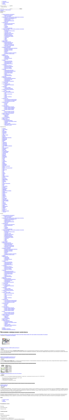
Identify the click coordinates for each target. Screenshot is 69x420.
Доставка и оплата (5, 2)
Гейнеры (3, 54)
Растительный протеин (8, 72)
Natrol (3, 168)
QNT (3, 182)
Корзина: (1, 10)
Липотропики (6, 57)
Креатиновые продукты (8, 63)
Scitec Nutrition (4, 186)
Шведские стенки (5, 102)
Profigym (3, 180)
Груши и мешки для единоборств (8, 113)
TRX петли (6, 21)
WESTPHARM (5, 206)
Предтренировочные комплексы (10, 78)
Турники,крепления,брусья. (9, 92)
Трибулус (6, 39)
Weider (3, 205)
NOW (3, 170)
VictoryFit (4, 203)
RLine (3, 184)
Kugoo (3, 158)
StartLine (3, 194)
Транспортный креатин (8, 61)
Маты (5, 90)
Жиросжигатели (5, 55)
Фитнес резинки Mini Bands (9, 20)
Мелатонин (4, 76)
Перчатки (6, 82)
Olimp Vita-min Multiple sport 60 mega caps (7, 357)
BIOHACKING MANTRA (6, 137)
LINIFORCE (4, 161)
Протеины (4, 69)
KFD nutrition (4, 156)
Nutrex (3, 172)
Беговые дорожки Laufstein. (9, 109)
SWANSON (4, 196)
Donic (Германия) (5, 147)
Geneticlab (4, 153)
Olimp (3, 175)
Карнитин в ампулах (8, 65)
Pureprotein (4, 181)
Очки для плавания (7, 16)
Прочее (5, 97)
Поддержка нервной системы (9, 30)
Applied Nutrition (5, 134)
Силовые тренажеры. (6, 119)
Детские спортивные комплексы (8, 89)
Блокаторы (6, 59)
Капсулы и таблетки (7, 67)
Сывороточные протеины (8, 70)
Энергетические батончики (9, 44)
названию (14, 335)
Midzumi (3, 163)
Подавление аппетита (8, 58)
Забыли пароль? (8, 9)
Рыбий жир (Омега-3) (8, 34)
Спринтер (4, 211)
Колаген (5, 85)
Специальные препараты (6, 77)
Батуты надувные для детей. (9, 111)
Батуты (3, 110)
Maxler (3, 162)
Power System (4, 178)
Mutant (3, 166)
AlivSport (4, 128)
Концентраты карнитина (8, 66)
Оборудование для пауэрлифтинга (10, 124)
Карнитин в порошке (8, 68)
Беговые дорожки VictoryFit (9, 106)
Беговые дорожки (5, 105)
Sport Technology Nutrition (6, 190)
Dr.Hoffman (4, 148)
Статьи (3, 3)
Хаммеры (6, 122)
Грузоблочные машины (8, 120)
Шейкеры (6, 115)
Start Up (3, 193)
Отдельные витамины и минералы (10, 52)
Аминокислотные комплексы (9, 23)
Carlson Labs (4, 143)
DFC (3, 146)
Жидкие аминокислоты (8, 24)
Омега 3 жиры (4, 40)
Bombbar (3, 140)
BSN (3, 141)
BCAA (5, 25)
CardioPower (4, 142)
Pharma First (4, 132)
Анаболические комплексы (9, 81)
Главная (3, 327)
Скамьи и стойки (7, 123)
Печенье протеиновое (8, 43)
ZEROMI (4, 207)
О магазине (4, 1)
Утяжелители (6, 116)
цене (11, 335)
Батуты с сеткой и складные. (9, 112)
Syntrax (3, 197)
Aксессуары (6, 315)
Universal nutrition (5, 200)
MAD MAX (4, 131)
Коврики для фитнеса (6, 117)
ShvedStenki (4, 188)
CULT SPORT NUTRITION (7, 145)
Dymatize (4, 149)
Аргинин (6, 27)
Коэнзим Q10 (6, 29)
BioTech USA (4, 138)
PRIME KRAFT (5, 179)
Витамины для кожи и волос (9, 53)
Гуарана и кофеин (7, 87)
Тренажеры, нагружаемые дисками (10, 121)
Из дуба (5, 104)
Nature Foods (4, 169)
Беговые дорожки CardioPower (9, 107)
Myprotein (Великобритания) (7, 167)
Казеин (5, 73)
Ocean (3, 174)
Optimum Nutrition (5, 176)
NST (3, 171)
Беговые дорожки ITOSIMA (9, 108)
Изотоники (6, 50)
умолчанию (8, 335)
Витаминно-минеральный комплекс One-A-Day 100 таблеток (11, 373)
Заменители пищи (7, 74)
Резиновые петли (7, 19)
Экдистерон (6, 37)
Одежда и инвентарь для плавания (8, 14)
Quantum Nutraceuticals (6, 183)
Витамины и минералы (6, 47)
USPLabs (4, 202)
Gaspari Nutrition (5, 152)
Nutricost (3, 173)
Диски (5, 94)
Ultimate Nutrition (5, 199)
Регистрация (2, 9)
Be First (3, 135)
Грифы (5, 95)
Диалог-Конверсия (5, 210)
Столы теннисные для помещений (10, 100)
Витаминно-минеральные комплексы (10, 48)
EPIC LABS (4, 150)
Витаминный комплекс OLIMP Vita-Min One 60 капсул (9, 347)
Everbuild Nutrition (5, 151)
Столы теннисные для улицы (9, 101)
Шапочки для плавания (8, 15)
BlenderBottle (4, 139)
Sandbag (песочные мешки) (9, 18)
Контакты (4, 401)
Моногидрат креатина (8, 261)
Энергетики (4, 86)
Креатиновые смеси (7, 62)
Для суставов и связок (6, 83)
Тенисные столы (5, 98)
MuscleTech (4, 165)
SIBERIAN (4, 189)
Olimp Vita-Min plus (3, 385)
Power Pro (4, 177)
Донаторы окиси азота (8, 79)
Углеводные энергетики (8, 88)
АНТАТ (3, 208)
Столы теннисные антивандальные (10, 99)
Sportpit (3, 191)
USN (3, 201)
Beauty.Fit (4, 136)
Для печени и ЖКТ (7, 32)
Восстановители (7, 80)
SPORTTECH (4, 192)
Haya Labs (4, 154)
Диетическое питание (8, 75)
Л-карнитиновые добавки (8, 36)
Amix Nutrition (4, 129)
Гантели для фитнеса (8, 96)
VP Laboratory (4, 204)
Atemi (3, 130)
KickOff (3, 157)
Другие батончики (7, 46)
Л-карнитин (4, 64)
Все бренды (2, 334)
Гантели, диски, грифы (6, 91)
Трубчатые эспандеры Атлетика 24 (10, 17)
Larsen (3, 159)
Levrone (3, 160)
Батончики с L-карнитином (9, 45)
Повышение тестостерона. (9, 33)
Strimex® (4, 195)
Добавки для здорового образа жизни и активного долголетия (13, 28)
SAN (3, 185)
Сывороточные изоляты (8, 272)
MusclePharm (4, 164)
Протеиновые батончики (6, 41)
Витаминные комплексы (8, 35)
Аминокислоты (5, 22)
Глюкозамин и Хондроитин (9, 84)
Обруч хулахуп (5, 118)
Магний (5, 51)
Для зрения (6, 31)
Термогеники (6, 56)
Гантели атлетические (8, 93)
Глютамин (6, 26)
